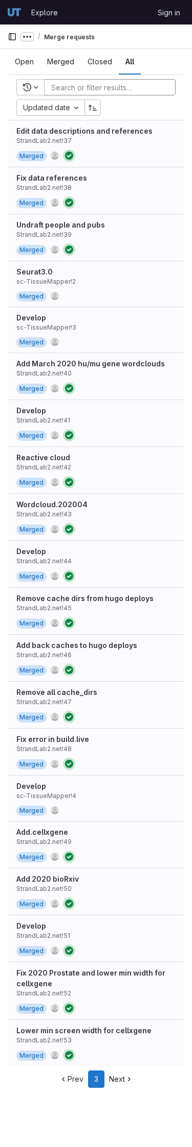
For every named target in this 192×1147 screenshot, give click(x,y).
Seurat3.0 (34, 271)
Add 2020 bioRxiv (47, 879)
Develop (31, 317)
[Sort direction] (92, 107)
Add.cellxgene (42, 832)
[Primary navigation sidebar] (12, 37)
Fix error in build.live (52, 739)
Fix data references (51, 177)
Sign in (169, 12)
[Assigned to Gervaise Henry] (55, 156)
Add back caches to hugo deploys (76, 645)
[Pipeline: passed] (69, 155)
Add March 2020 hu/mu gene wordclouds (90, 363)
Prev (75, 1079)
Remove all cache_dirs (56, 692)
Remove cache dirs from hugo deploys (85, 598)
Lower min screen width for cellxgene (84, 1030)
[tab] (24, 61)
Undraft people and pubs (60, 224)
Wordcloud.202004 (52, 504)
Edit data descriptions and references (84, 131)
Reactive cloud (43, 457)
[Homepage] (14, 12)
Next (117, 1079)
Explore (44, 12)
